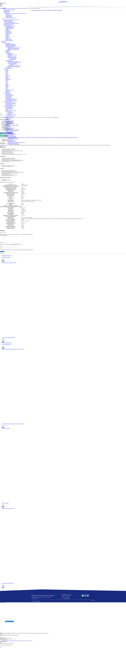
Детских (7, 35)
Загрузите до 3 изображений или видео (6, 244)
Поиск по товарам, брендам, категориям (7, 643)
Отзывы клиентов (7, 10)
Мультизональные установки (13, 61)
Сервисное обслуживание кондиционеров (11, 19)
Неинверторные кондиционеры (11, 45)
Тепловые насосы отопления (11, 114)
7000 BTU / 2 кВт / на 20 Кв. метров (14, 47)
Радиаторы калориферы (10, 123)
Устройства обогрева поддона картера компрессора (16, 142)
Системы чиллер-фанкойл (12, 63)
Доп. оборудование (9, 139)
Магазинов (8, 30)
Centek (7, 72)
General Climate (8, 79)
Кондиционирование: (7, 25)
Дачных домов (8, 37)
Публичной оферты (5, 640)
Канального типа (9, 97)
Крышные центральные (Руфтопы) (14, 66)
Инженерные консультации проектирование (11, 23)
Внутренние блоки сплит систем (11, 99)
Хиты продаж (8, 67)
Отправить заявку (3, 641)
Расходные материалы (9, 131)
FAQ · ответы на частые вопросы (9, 9)
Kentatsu (7, 70)
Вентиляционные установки (9, 120)
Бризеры (7, 125)
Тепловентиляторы (9, 108)
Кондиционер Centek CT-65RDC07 (8, 583)
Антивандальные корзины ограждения (12, 129)
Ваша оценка (2, 235)
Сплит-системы (6, 92)
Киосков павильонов (9, 40)
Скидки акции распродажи (10, 17)
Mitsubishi (7, 90)
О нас (5, 8)
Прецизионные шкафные (12, 56)
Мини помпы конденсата (12, 140)
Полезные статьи (7, 11)
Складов (7, 34)
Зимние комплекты (11, 141)
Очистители (8, 118)
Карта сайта (93, 600)
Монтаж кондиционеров (8, 21)
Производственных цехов (10, 26)
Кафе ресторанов (9, 33)
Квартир (7, 29)
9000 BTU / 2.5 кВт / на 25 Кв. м (13, 48)
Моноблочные (8, 50)
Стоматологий (8, 31)
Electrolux (7, 74)
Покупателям (6, 12)
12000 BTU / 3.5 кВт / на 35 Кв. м (13, 49)
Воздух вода (10, 115)
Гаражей (7, 38)
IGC (6, 88)
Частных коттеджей (9, 28)
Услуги (3, 18)
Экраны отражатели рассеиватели (11, 130)
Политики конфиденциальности (14, 640)
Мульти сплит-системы (8, 101)
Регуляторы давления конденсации (14, 144)
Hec (6, 81)
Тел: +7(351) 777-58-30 (64, 2)
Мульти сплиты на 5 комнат (10, 103)
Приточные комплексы (10, 121)
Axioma (7, 78)
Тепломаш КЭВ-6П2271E (6, 257)
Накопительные (10, 112)
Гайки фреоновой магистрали (13, 138)
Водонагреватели (9, 111)
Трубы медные (10, 132)
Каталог (3, 42)
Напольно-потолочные (10, 95)
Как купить (8, 14)
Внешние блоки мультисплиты (11, 105)
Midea (7, 77)
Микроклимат (6, 117)
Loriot (7, 82)
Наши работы (4, 41)
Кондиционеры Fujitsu (9, 89)
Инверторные (8, 93)
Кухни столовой (8, 32)
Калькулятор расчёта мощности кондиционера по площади (16, 13)
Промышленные (8, 60)
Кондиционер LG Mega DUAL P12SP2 (8, 337)
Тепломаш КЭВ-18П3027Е (6, 344)
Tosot (7, 71)
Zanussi (7, 80)
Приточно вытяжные (9, 122)
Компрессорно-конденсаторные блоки (14, 65)
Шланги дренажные (11, 133)
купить (3, 348)
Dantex (7, 85)
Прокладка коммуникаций (10, 22)
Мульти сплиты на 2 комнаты (11, 102)
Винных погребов (9, 39)
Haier (7, 69)
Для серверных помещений (10, 98)
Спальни (7, 36)
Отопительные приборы (8, 106)
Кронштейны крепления (12, 134)
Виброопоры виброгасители (12, 137)
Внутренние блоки (9, 104)
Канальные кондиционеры (12, 57)
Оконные (7, 52)
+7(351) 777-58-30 (67, 596)
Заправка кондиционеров (8, 20)
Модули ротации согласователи (13, 143)
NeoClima (7, 84)
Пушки (7, 109)
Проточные (10, 113)
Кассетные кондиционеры (12, 54)
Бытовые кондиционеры (10, 46)
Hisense (7, 87)
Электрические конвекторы (10, 116)
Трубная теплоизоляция (12, 136)
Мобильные (8, 51)
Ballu (7, 75)
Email (1, 247)
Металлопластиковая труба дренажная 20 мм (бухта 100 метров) (12, 423)
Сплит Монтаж (37, 601)
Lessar (7, 83)
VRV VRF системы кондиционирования (15, 62)
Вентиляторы (8, 124)
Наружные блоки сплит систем (11, 100)
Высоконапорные (13, 59)
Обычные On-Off (9, 94)
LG (6, 73)
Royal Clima (8, 76)
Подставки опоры (11, 135)
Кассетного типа (9, 96)
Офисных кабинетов (9, 27)
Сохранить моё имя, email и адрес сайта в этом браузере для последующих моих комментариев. (17, 249)
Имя (1, 246)
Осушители (8, 119)
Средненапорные (13, 58)
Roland (7, 86)
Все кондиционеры (7, 43)
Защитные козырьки (9, 128)
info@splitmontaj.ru (67, 598)
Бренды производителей (8, 68)
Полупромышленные (9, 53)
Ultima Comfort (8, 91)
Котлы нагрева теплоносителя (11, 110)
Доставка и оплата (9, 15)
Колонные (9, 55)
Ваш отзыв (2, 242)
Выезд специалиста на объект (9, 24)
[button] (2, 146)
